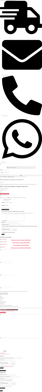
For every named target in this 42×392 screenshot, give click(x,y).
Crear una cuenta (3, 370)
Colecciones (2, 298)
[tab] (23, 199)
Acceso (1, 367)
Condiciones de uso (3, 302)
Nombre (3, 222)
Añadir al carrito (4, 193)
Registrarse (2, 388)
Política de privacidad (3, 301)
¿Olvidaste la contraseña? (9, 366)
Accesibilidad (2, 304)
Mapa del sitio (2, 303)
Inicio (1, 176)
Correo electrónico (5, 224)
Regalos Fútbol (4, 176)
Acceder (1, 169)
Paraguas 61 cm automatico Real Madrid (21, 247)
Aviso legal (1, 300)
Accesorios (12, 197)
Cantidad (1, 190)
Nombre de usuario (3, 374)
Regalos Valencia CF (11, 176)
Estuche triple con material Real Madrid (21, 240)
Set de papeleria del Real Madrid (21, 245)
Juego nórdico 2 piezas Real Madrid (21, 242)
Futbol (1, 296)
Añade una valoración (5, 209)
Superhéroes (2, 297)
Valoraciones (6, 200)
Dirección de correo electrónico (5, 376)
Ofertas (1, 299)
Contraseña (2, 359)
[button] (21, 175)
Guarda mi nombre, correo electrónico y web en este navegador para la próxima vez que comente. (19, 226)
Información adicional (7, 199)
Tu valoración (4, 220)
